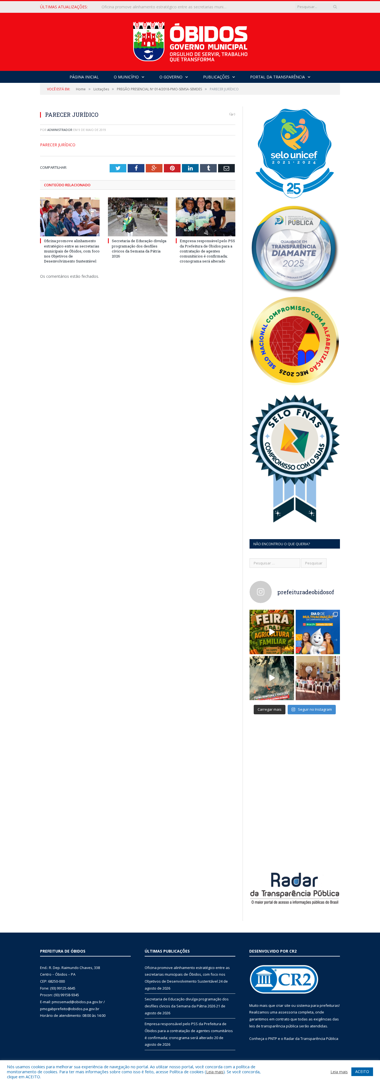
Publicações (216, 77)
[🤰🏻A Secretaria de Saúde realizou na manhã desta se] (318, 678)
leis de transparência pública (273, 1026)
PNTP (272, 1038)
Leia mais (214, 1071)
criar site (283, 1005)
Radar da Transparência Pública (311, 1038)
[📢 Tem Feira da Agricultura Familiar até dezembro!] (272, 632)
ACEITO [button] (362, 1071)
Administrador (59, 130)
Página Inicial (84, 77)
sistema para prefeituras (318, 1005)
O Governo (170, 77)
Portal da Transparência (277, 77)
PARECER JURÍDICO (57, 144)
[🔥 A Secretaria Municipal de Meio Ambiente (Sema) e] (272, 678)
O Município (126, 77)
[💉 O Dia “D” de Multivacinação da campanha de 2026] (318, 632)
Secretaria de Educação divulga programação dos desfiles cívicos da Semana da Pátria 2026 (166, 6)
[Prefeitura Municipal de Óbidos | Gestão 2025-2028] (190, 40)
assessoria (287, 1012)
